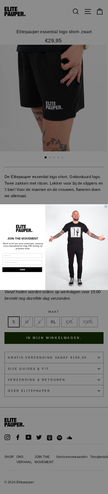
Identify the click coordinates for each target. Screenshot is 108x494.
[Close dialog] (106, 206)
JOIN (22, 269)
